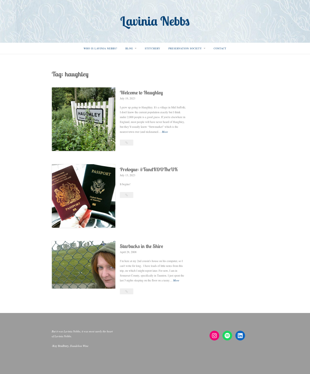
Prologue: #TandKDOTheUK (149, 169)
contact (220, 48)
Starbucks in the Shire (141, 246)
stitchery (152, 48)
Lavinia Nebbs (155, 21)
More (165, 132)
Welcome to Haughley (141, 92)
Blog (129, 48)
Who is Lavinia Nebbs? (100, 48)
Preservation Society (185, 48)
